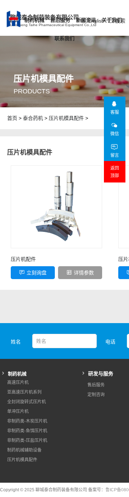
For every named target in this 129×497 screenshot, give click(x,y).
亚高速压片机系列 (24, 392)
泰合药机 (33, 118)
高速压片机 (18, 382)
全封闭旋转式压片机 (26, 401)
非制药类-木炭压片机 (27, 421)
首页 (12, 118)
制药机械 (34, 20)
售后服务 (60, 20)
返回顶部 (114, 172)
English (96, 21)
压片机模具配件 (66, 118)
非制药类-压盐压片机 (27, 440)
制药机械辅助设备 (24, 450)
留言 (114, 155)
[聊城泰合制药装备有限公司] (3, 19)
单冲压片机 (18, 411)
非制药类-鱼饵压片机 (27, 430)
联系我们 (64, 38)
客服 (114, 112)
